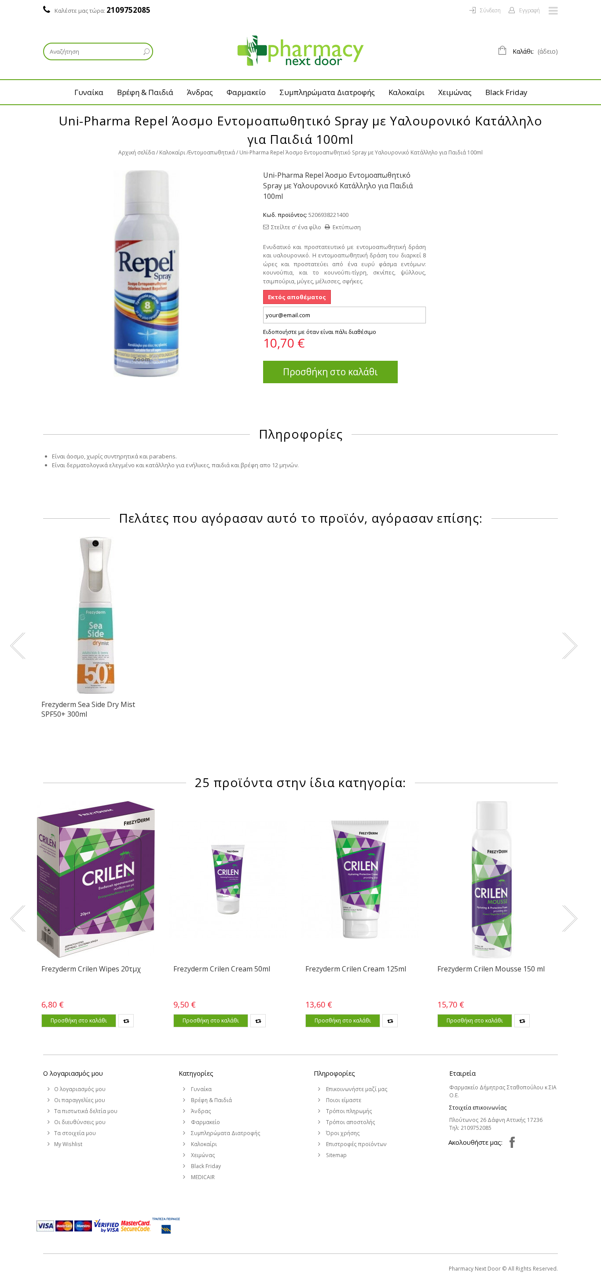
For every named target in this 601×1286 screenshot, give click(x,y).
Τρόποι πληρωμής (348, 1111)
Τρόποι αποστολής (350, 1122)
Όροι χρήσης (342, 1133)
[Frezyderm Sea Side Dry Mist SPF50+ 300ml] (96, 615)
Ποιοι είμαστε (343, 1100)
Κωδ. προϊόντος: (285, 215)
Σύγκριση (126, 1020)
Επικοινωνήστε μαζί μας (356, 1089)
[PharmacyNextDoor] (300, 50)
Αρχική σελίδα (136, 152)
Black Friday (506, 92)
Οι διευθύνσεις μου (80, 1122)
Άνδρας (200, 92)
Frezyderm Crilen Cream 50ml (221, 969)
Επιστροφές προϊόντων (356, 1144)
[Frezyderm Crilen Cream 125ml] (360, 879)
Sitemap (336, 1155)
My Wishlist (68, 1144)
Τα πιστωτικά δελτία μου (85, 1111)
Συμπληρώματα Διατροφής (327, 92)
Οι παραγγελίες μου (79, 1100)
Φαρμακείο (246, 92)
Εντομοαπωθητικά (211, 152)
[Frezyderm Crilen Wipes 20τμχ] (96, 879)
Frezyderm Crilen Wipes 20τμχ (91, 969)
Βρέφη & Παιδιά (145, 92)
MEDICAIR (202, 1177)
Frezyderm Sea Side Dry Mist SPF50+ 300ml (88, 709)
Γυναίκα (88, 92)
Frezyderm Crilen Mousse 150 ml (491, 969)
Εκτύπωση (347, 227)
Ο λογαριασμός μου (73, 1073)
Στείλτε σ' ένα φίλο (296, 227)
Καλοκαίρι (406, 92)
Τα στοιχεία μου (75, 1133)
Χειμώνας (455, 92)
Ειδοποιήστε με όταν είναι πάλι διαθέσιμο (319, 332)
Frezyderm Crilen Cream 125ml (355, 969)
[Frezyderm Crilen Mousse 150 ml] (492, 879)
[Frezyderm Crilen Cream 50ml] (228, 879)
